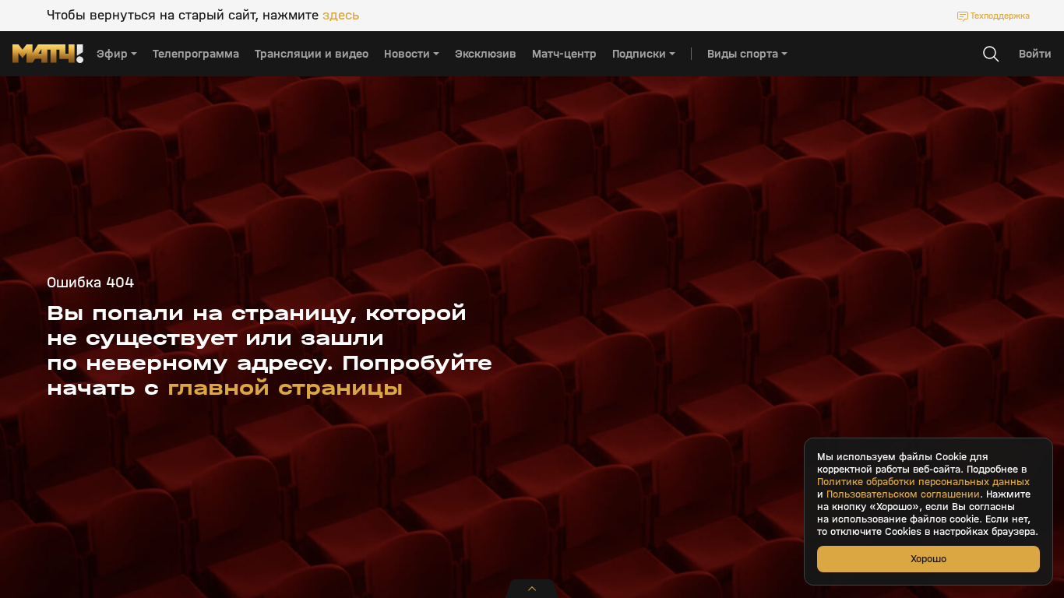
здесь (340, 15)
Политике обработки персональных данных (923, 482)
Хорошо (928, 558)
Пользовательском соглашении (903, 494)
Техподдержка (1000, 15)
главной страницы (285, 387)
